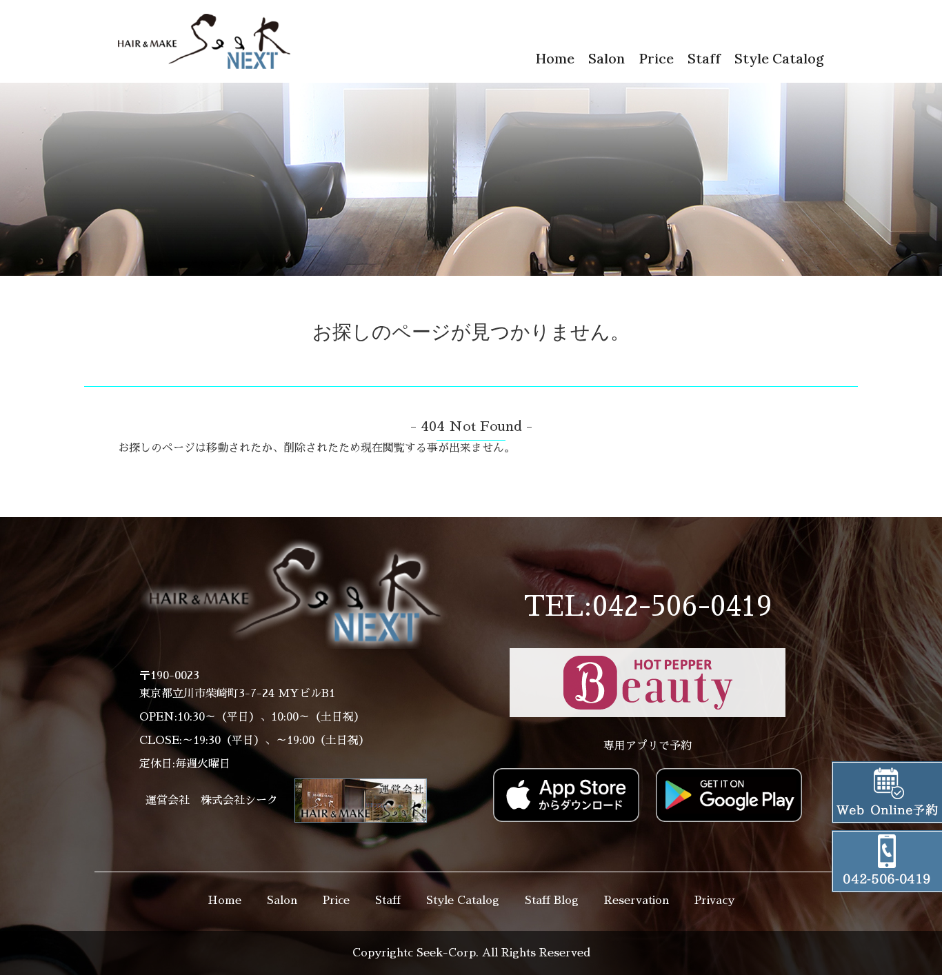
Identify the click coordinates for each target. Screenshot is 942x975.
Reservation (636, 900)
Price (656, 58)
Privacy (714, 900)
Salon (606, 58)
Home (554, 58)
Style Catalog (779, 58)
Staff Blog (552, 900)
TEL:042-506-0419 (647, 607)
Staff (704, 58)
